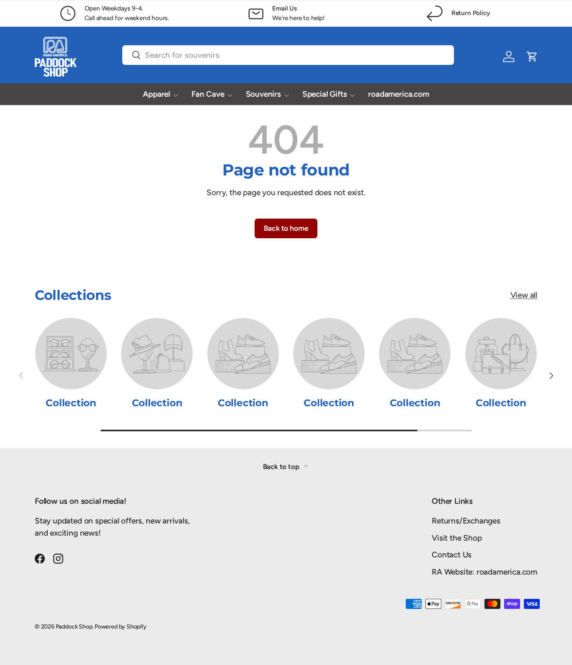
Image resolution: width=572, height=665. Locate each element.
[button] (532, 56)
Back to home (286, 228)
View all (523, 295)
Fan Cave (207, 94)
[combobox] (288, 55)
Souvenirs (263, 94)
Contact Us (452, 554)
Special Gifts (324, 94)
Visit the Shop (457, 538)
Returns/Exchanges (466, 521)
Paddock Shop (74, 626)
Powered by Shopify (121, 626)
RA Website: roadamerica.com (484, 572)
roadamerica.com (398, 94)
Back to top (282, 466)
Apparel (156, 94)
